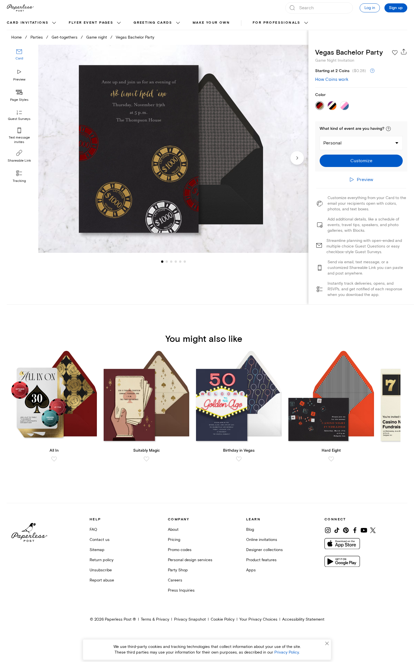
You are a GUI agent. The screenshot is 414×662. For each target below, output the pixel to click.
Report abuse (102, 580)
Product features (261, 560)
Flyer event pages (91, 23)
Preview (19, 79)
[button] (388, 128)
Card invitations (27, 23)
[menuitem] (32, 23)
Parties (36, 37)
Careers (175, 580)
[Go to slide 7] (185, 261)
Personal (332, 143)
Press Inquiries (181, 590)
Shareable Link (19, 161)
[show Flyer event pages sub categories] (118, 23)
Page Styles (19, 100)
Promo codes (180, 549)
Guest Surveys (19, 119)
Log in (369, 7)
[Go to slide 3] (167, 261)
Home (16, 37)
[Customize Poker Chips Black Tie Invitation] (173, 149)
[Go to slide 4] (171, 261)
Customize (361, 161)
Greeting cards (152, 23)
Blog (250, 529)
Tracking (19, 181)
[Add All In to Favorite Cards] (54, 459)
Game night (96, 37)
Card (19, 58)
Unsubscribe (101, 570)
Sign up (396, 7)
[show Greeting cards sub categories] (178, 23)
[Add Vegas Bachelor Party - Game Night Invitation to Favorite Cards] (394, 52)
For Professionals (277, 23)
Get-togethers (64, 37)
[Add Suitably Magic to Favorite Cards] (146, 459)
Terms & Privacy (155, 619)
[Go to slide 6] (180, 261)
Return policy (101, 560)
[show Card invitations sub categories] (54, 23)
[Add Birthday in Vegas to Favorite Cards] (238, 459)
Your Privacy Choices (258, 619)
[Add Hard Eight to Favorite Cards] (331, 459)
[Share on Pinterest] (345, 530)
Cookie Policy (223, 619)
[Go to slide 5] (176, 261)
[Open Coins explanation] (372, 71)
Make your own (211, 23)
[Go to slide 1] (162, 261)
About (173, 529)
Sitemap (97, 549)
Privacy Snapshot (190, 619)
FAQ (93, 529)
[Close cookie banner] (327, 643)
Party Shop (178, 570)
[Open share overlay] (403, 51)
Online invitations (261, 539)
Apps (251, 570)
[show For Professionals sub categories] (306, 23)
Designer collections (264, 549)
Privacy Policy (286, 652)
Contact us (100, 539)
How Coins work (331, 79)
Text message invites (19, 139)
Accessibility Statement (303, 619)
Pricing (174, 539)
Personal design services (190, 560)
